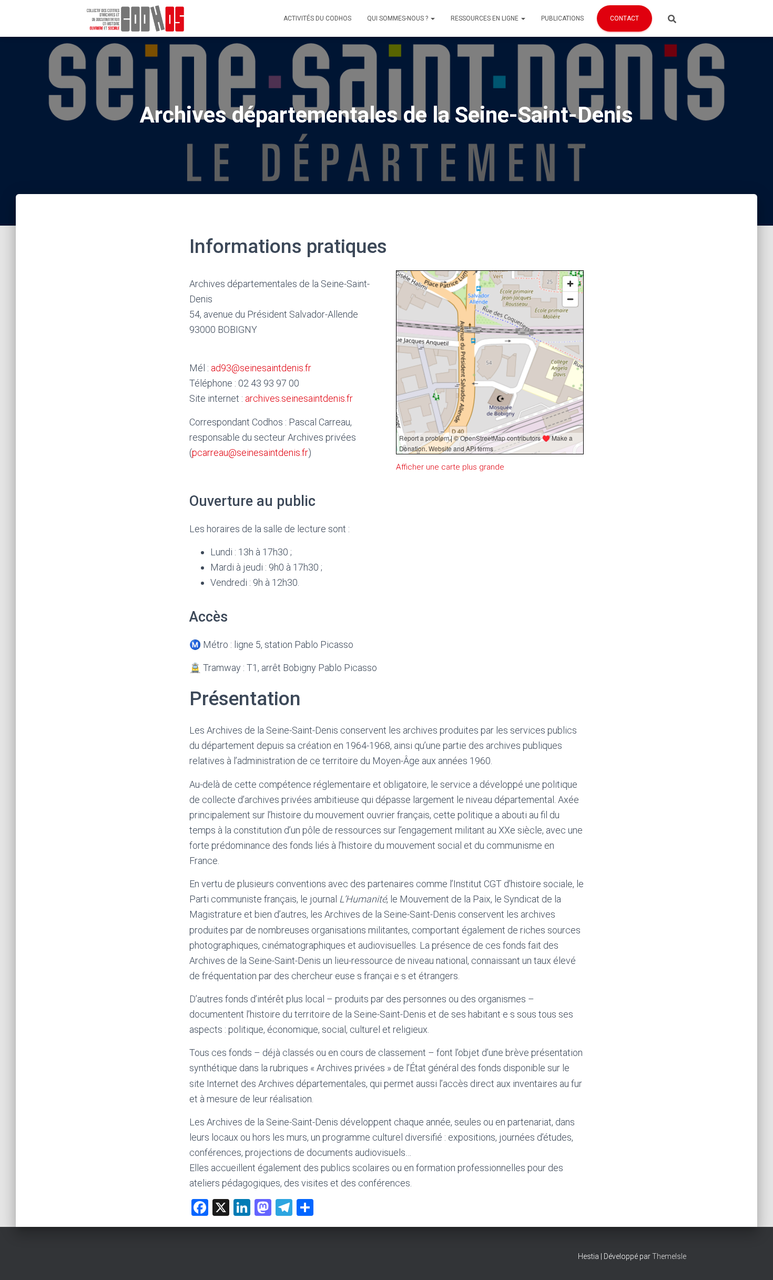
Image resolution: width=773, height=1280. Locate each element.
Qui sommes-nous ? (398, 18)
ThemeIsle (669, 1256)
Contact (624, 18)
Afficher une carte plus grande (450, 467)
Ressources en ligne (485, 18)
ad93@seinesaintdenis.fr (261, 367)
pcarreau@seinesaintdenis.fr (250, 452)
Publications (562, 18)
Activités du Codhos (317, 18)
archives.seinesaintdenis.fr (299, 398)
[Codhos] (135, 18)
